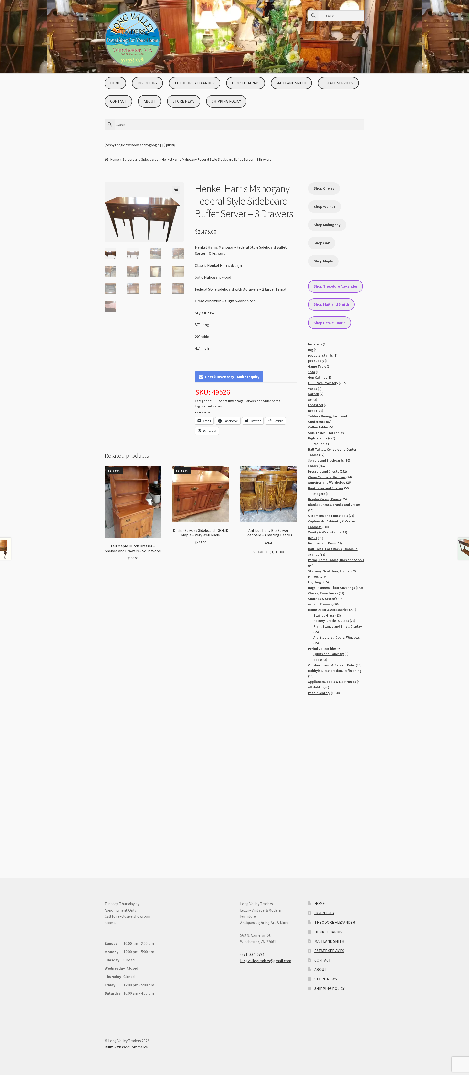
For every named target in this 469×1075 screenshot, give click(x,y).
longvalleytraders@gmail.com (265, 960)
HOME (115, 83)
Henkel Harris (212, 406)
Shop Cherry (324, 188)
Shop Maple (323, 261)
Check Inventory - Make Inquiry (232, 376)
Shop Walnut (324, 206)
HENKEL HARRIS (245, 83)
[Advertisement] (336, 781)
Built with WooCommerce (126, 1046)
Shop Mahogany (327, 224)
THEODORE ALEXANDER (194, 83)
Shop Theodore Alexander (335, 286)
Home (114, 159)
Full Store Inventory (228, 401)
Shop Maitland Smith (331, 304)
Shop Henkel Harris (329, 322)
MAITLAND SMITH (291, 83)
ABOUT (150, 101)
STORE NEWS (184, 101)
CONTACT (118, 101)
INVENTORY (147, 83)
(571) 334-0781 (252, 954)
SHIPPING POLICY (226, 101)
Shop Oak (322, 243)
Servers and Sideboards (140, 159)
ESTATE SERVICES (338, 83)
